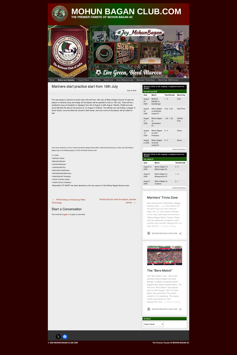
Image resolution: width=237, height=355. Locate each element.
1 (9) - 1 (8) (169, 118)
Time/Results (170, 95)
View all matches (179, 149)
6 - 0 (166, 130)
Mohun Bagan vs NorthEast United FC (157, 111)
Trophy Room (83, 80)
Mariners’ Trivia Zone (146, 80)
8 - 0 (166, 140)
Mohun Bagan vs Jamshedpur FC (157, 122)
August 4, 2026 (146, 141)
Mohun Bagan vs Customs (161, 182)
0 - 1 (177, 181)
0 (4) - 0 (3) (169, 108)
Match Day (181, 95)
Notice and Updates (66, 80)
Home (52, 80)
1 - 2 (177, 174)
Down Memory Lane (124, 80)
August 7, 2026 (147, 175)
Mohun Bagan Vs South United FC (157, 142)
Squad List (108, 80)
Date (145, 95)
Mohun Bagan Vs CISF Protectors (157, 133)
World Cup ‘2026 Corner (168, 80)
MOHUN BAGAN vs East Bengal (156, 101)
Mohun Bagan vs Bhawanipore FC (161, 175)
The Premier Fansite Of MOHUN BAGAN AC (171, 342)
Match (154, 95)
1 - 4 (166, 99)
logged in (65, 214)
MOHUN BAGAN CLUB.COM (126, 11)
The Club (96, 80)
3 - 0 (177, 166)
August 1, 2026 (147, 182)
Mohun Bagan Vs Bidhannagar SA (161, 167)
